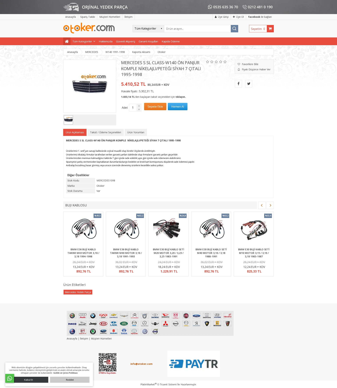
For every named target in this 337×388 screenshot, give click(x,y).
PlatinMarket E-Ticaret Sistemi (158, 384)
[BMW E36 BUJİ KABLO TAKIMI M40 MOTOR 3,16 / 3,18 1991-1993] (126, 230)
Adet (125, 108)
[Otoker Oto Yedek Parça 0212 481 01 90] (89, 32)
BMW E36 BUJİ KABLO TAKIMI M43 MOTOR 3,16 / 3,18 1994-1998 (83, 253)
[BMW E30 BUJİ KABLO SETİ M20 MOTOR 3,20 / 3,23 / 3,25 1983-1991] (168, 230)
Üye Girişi (223, 16)
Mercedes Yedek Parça (78, 292)
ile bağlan (260, 16)
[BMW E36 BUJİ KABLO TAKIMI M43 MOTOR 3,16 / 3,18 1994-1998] (83, 230)
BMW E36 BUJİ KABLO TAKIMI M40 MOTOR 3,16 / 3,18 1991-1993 (126, 253)
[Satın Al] (177, 106)
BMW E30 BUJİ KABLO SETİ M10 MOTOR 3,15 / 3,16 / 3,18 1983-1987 (253, 253)
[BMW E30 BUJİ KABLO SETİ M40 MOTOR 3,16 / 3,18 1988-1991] (211, 230)
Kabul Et (28, 379)
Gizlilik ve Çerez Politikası (65, 372)
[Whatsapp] (9, 378)
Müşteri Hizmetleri (101, 338)
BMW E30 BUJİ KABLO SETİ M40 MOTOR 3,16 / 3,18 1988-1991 (211, 253)
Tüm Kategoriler (82, 41)
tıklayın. (181, 96)
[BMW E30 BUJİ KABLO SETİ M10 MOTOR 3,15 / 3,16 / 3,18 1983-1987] (254, 230)
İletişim (84, 338)
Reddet (70, 379)
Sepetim (258, 29)
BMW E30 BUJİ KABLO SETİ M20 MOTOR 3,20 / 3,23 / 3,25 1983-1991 (168, 253)
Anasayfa (72, 338)
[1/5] (207, 62)
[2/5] (209, 62)
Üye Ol (240, 16)
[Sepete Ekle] (155, 106)
